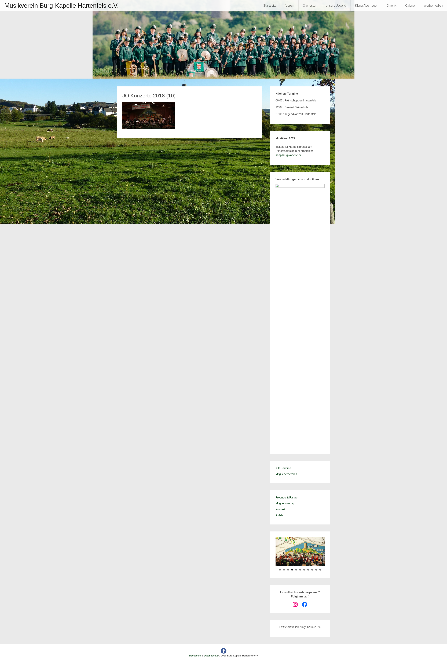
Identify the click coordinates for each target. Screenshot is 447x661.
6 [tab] (300, 570)
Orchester (310, 5)
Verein (289, 5)
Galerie (410, 5)
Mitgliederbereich (286, 474)
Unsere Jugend (335, 5)
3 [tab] (288, 570)
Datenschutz (211, 655)
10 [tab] (316, 570)
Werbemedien (433, 5)
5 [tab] (296, 570)
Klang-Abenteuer (366, 5)
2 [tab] (284, 570)
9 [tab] (312, 570)
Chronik (391, 5)
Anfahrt (280, 515)
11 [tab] (320, 570)
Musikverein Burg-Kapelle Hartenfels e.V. (61, 5)
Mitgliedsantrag (285, 503)
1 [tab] (280, 570)
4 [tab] (292, 570)
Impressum (195, 655)
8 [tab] (308, 570)
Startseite (270, 5)
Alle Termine (283, 468)
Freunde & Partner (287, 497)
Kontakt (280, 509)
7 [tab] (304, 570)
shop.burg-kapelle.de (289, 155)
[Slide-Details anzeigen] (300, 315)
